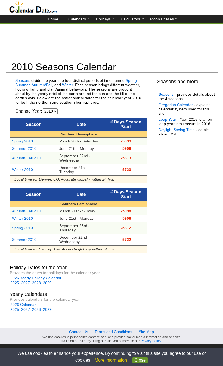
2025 (14, 283)
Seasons (22, 80)
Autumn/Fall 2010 (27, 158)
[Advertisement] (112, 45)
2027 (25, 283)
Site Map (146, 332)
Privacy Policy (151, 341)
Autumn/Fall (42, 85)
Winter (67, 85)
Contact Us (78, 332)
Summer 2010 (24, 148)
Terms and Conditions (113, 332)
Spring (131, 80)
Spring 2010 (22, 141)
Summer (22, 85)
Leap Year (167, 119)
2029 (47, 283)
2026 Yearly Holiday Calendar (35, 278)
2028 (36, 283)
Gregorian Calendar (176, 105)
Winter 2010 (22, 170)
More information (111, 360)
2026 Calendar (23, 304)
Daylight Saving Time (177, 130)
